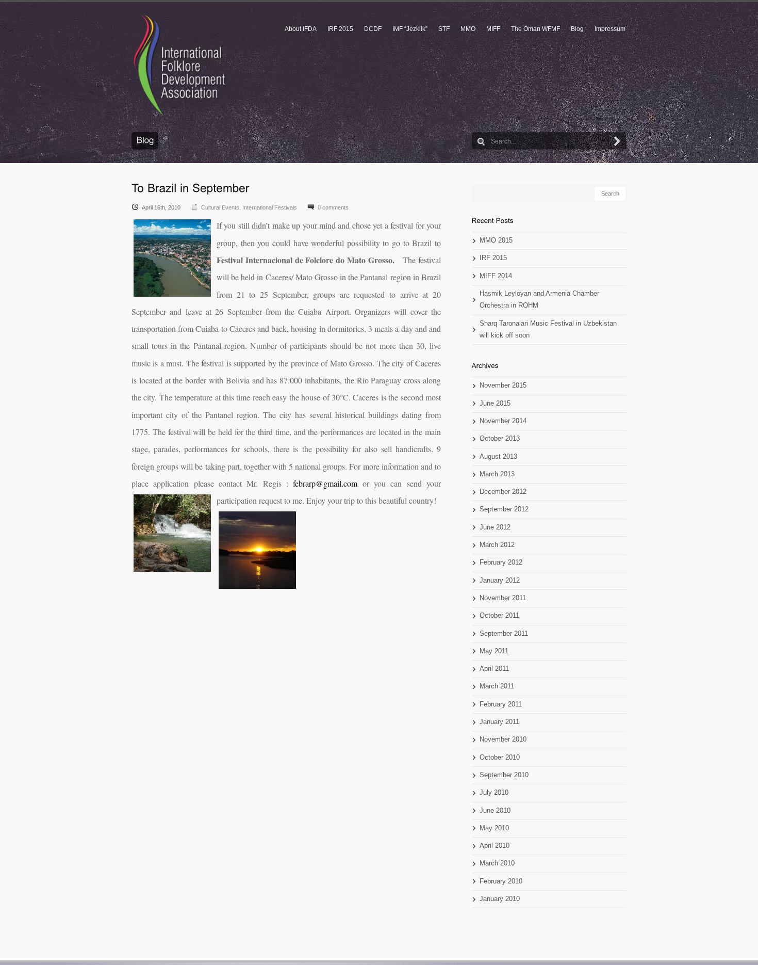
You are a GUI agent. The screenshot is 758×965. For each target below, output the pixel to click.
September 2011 (504, 633)
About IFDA (301, 29)
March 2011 (497, 686)
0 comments (333, 207)
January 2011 (499, 722)
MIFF (493, 29)
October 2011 (499, 615)
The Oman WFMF (535, 29)
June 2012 (495, 527)
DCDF (373, 29)
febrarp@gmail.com (325, 483)
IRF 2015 (340, 29)
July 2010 (494, 792)
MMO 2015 (496, 240)
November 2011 (503, 598)
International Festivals (269, 207)
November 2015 (503, 385)
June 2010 (495, 810)
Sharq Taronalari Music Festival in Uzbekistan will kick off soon (548, 329)
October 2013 (500, 438)
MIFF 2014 (496, 276)
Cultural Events (220, 207)
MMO (467, 29)
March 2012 (497, 545)
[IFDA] (179, 65)
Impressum (610, 29)
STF (444, 29)
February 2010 (501, 881)
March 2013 (497, 474)
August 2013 (498, 456)
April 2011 (494, 668)
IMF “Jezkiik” (409, 29)
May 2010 (494, 828)
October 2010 (500, 757)
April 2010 (494, 845)
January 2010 (500, 899)
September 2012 (504, 509)
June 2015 (495, 403)
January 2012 (500, 580)
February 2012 (501, 562)
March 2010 (497, 863)
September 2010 (504, 775)
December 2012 (503, 491)
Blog (577, 29)
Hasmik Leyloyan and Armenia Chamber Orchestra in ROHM (539, 299)
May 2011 (494, 651)
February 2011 (501, 704)
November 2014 (503, 421)
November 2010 (503, 739)
